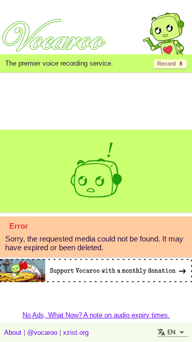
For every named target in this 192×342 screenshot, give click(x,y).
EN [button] (171, 332)
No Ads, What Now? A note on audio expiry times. (96, 315)
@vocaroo (42, 332)
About (13, 332)
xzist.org (76, 332)
